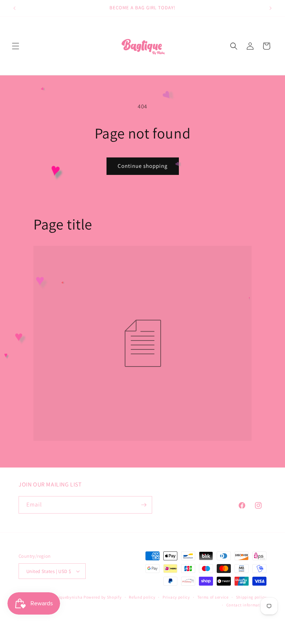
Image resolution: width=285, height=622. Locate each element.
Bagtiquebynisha (66, 597)
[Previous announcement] (14, 8)
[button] (15, 46)
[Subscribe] (143, 505)
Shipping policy (251, 597)
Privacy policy (176, 597)
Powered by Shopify (102, 597)
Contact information (246, 605)
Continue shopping (143, 165)
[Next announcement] (270, 8)
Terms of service (213, 597)
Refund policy (142, 597)
